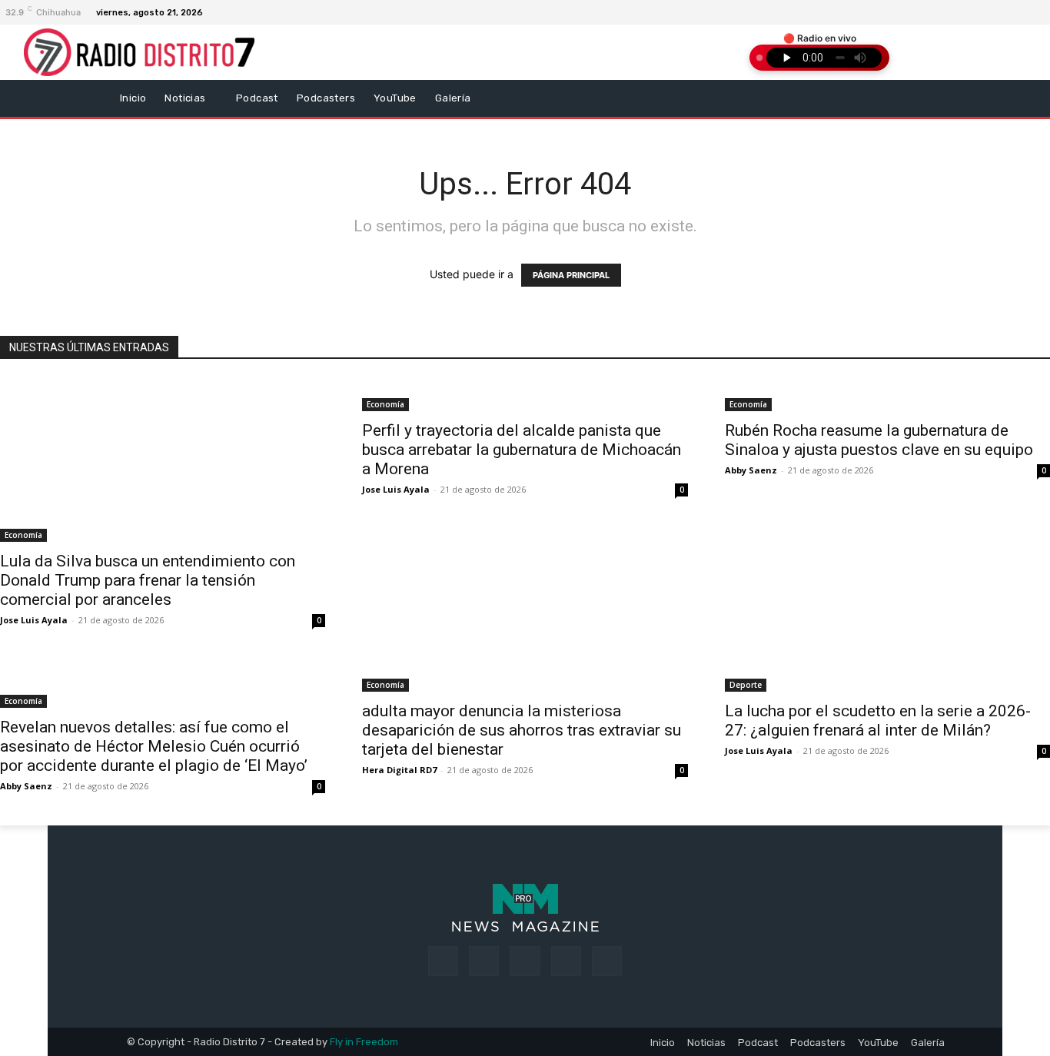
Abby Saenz (751, 470)
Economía (23, 535)
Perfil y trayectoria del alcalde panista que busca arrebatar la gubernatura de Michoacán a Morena (521, 449)
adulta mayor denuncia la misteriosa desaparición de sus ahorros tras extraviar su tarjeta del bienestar (521, 730)
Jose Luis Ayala (34, 620)
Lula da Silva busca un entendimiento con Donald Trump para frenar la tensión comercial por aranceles (147, 580)
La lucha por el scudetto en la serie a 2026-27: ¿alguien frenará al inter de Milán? (878, 720)
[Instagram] (1027, 12)
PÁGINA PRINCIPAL (571, 275)
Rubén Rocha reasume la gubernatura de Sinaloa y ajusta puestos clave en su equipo (879, 440)
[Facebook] (1009, 12)
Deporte (745, 684)
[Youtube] (607, 961)
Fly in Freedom (364, 1042)
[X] (566, 961)
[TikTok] (525, 961)
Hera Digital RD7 (399, 769)
